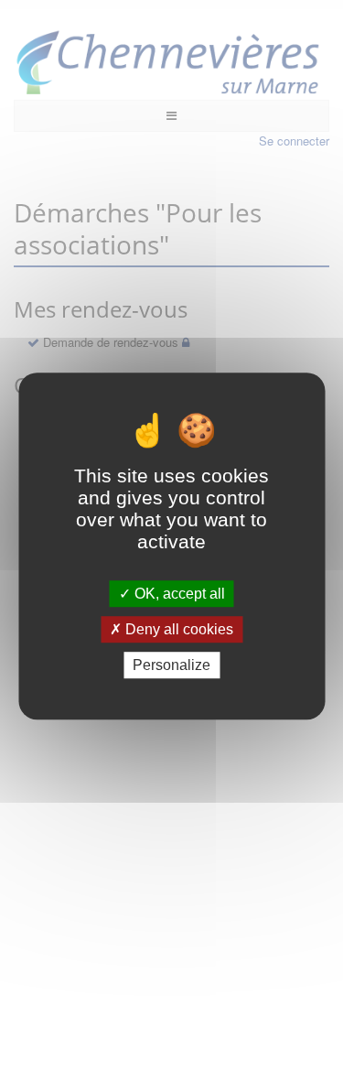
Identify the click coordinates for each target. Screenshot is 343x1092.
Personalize (171, 665)
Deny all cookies (177, 629)
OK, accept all (178, 593)
